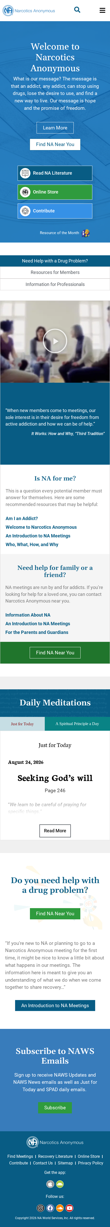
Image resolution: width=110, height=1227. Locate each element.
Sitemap (65, 1163)
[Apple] (50, 1184)
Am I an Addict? (22, 518)
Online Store (89, 1156)
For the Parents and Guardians (36, 632)
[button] (102, 10)
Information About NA (27, 615)
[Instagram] (41, 1208)
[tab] (55, 261)
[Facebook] (50, 1208)
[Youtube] (69, 1208)
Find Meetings (20, 1156)
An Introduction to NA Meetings (38, 535)
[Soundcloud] (60, 1208)
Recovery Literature (55, 1156)
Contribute (18, 1163)
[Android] (60, 1184)
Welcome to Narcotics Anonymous (41, 527)
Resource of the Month (59, 233)
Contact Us (43, 1163)
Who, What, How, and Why (32, 544)
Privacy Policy (90, 1163)
